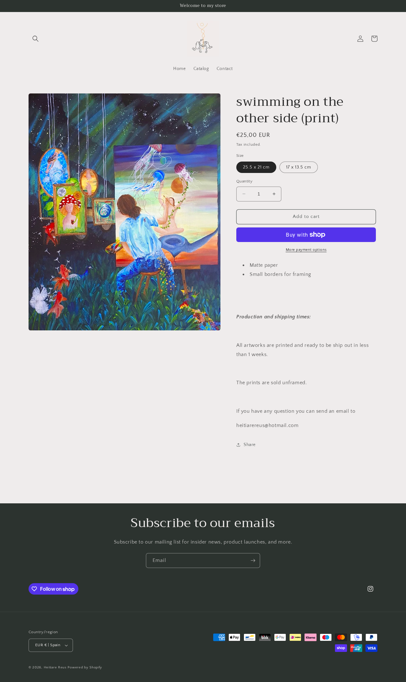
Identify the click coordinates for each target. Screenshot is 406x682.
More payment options (306, 250)
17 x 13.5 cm (298, 167)
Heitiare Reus (55, 667)
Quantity (244, 181)
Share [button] (250, 444)
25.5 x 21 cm (256, 167)
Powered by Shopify (85, 667)
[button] (36, 39)
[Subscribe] (253, 560)
